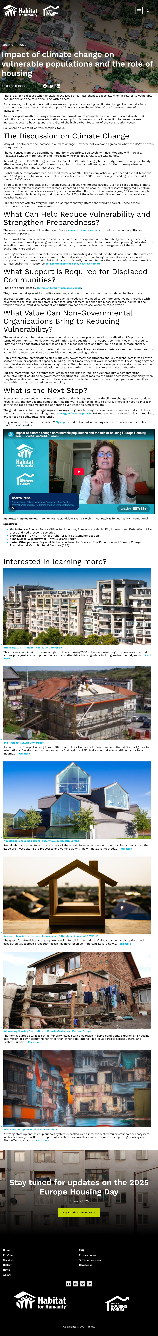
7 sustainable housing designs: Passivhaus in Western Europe (41, 840)
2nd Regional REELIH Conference (23, 742)
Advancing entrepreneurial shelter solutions (30, 1129)
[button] (139, 10)
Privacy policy (87, 1255)
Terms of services (90, 1260)
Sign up (60, 422)
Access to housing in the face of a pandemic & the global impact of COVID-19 (50, 936)
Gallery (7, 1264)
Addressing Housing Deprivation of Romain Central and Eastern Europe (47, 1031)
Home (6, 1250)
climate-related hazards (83, 230)
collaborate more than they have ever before (73, 263)
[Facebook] (68, 1283)
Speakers (8, 1260)
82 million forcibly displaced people (59, 287)
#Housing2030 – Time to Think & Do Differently (32, 647)
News (6, 1269)
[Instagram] (75, 1283)
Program (8, 1255)
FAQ (81, 1250)
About (6, 1274)
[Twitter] (82, 1283)
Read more (23, 753)
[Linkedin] (89, 1283)
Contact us (85, 1264)
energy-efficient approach (75, 413)
